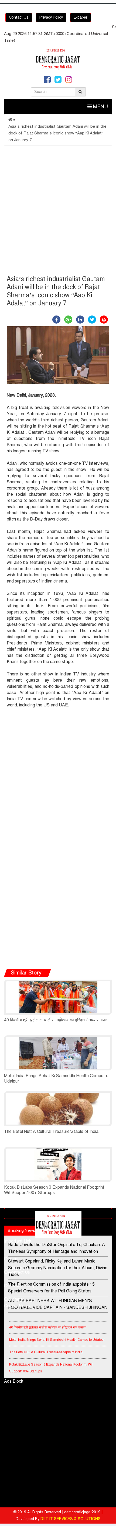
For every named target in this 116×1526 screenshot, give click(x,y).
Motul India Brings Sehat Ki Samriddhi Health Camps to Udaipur (57, 1336)
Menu (100, 106)
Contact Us (19, 17)
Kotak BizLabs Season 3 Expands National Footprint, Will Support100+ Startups (51, 1364)
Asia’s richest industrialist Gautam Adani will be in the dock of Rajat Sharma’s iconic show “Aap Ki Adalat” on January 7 (57, 133)
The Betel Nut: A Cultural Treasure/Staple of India (51, 1131)
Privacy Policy (51, 17)
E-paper (80, 17)
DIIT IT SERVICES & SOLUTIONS (70, 1519)
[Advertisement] (58, 212)
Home (14, 1258)
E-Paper (16, 1299)
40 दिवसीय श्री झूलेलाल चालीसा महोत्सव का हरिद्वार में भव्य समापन (55, 1020)
